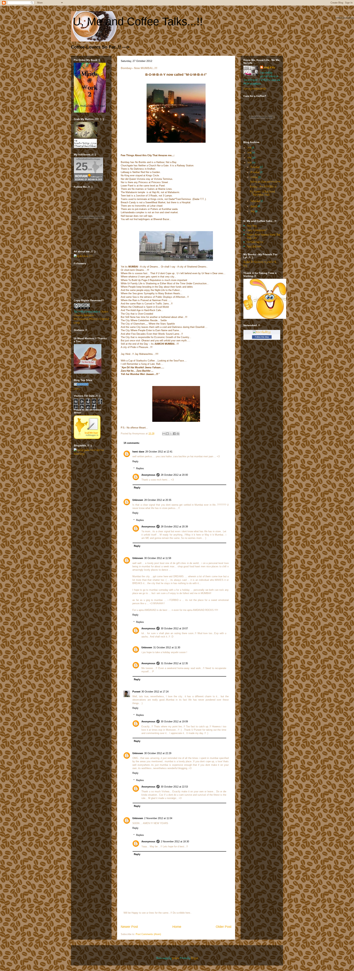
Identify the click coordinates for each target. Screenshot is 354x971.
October (254, 177)
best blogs (77, 388)
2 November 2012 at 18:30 (175, 841)
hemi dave (138, 451)
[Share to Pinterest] (178, 433)
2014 (249, 153)
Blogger (194, 958)
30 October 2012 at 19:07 (174, 628)
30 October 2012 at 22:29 (157, 753)
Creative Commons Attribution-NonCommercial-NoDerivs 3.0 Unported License (91, 317)
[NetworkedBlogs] (262, 332)
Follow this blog (262, 337)
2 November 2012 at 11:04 (158, 818)
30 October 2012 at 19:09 (174, 721)
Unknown (137, 500)
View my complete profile (254, 88)
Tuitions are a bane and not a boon (265, 181)
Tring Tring (252, 226)
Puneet (136, 691)
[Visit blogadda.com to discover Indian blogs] (91, 454)
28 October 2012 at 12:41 (158, 451)
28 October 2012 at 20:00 (174, 475)
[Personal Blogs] (81, 385)
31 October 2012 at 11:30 (166, 647)
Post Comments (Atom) (148, 934)
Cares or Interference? (257, 230)
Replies (140, 468)
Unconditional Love (255, 242)
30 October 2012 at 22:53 (174, 786)
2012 (249, 162)
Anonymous (148, 475)
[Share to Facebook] (174, 433)
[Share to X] (171, 433)
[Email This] (164, 433)
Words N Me (269, 67)
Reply (135, 461)
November (255, 172)
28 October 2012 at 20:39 (174, 526)
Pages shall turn (254, 246)
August (254, 206)
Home (176, 927)
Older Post (223, 927)
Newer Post (129, 927)
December (255, 167)
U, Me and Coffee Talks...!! (138, 21)
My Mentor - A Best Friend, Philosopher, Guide (262, 193)
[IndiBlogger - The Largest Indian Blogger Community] (87, 438)
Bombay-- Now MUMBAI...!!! (263, 186)
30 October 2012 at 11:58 (157, 558)
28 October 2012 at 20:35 (157, 500)
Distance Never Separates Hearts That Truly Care (263, 236)
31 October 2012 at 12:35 (174, 663)
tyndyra (175, 958)
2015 (249, 148)
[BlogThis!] (167, 433)
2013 (249, 157)
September (256, 201)
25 (82, 166)
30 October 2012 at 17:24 (155, 691)
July (253, 211)
